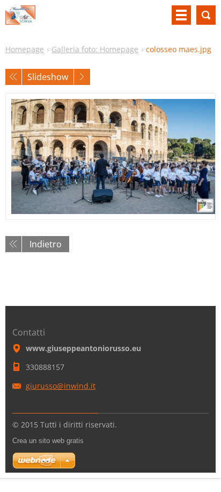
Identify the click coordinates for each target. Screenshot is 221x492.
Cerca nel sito (206, 15)
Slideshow (47, 77)
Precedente (13, 77)
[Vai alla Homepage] (20, 19)
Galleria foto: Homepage (94, 49)
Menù (181, 15)
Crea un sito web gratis (48, 441)
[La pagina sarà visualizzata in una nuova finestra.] (110, 156)
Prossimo (82, 77)
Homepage (24, 49)
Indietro (46, 244)
